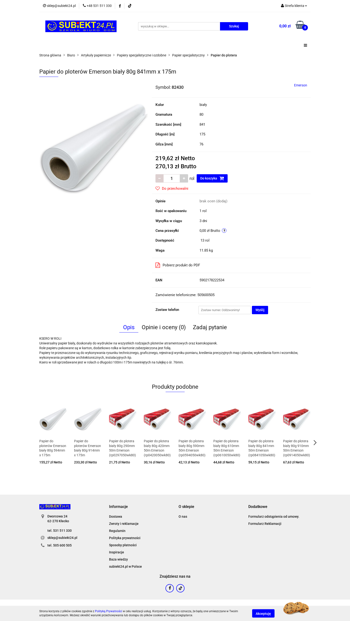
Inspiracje (116, 552)
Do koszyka (209, 178)
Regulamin (117, 531)
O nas (183, 516)
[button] (118, 507)
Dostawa (115, 516)
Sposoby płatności (123, 545)
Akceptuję (263, 613)
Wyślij (260, 310)
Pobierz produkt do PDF (181, 265)
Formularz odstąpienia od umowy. (273, 516)
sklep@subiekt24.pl (62, 538)
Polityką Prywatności (108, 611)
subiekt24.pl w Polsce (125, 566)
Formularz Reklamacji (264, 524)
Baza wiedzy (118, 559)
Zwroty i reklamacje (124, 524)
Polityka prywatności (124, 538)
